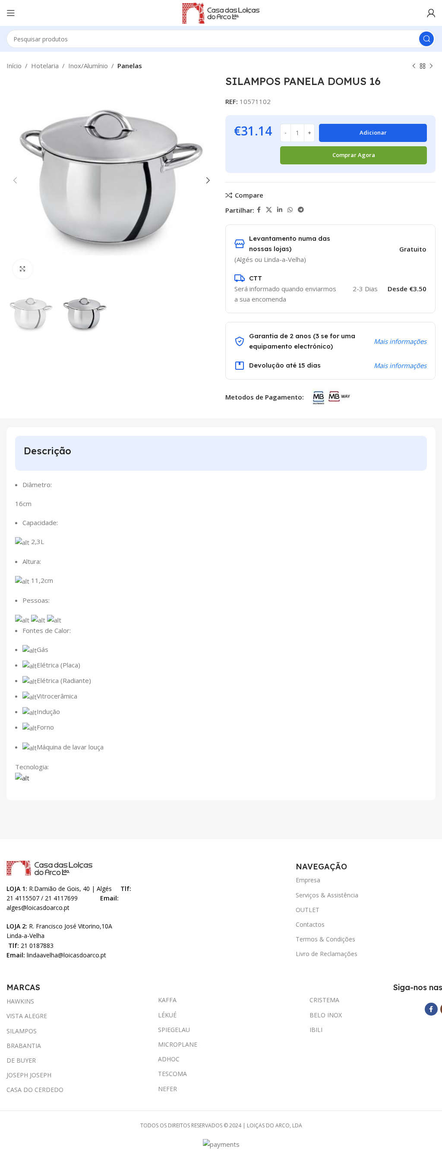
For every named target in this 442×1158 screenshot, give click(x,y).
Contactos (310, 924)
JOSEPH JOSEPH (28, 1075)
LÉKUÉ (167, 1015)
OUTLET (307, 910)
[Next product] (431, 66)
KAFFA (167, 1000)
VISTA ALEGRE (26, 1016)
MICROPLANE (177, 1044)
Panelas (129, 65)
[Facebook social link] (258, 210)
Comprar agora (353, 155)
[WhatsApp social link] (290, 210)
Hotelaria (45, 65)
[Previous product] (414, 66)
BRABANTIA (23, 1046)
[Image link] (49, 867)
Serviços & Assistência (327, 895)
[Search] (426, 38)
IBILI (315, 1030)
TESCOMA (172, 1074)
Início (14, 65)
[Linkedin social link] (280, 210)
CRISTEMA (324, 1000)
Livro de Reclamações (326, 954)
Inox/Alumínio (88, 65)
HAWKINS (20, 1001)
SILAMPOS (21, 1031)
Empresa (308, 880)
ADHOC (169, 1059)
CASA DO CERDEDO (34, 1090)
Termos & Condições (325, 939)
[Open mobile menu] (10, 13)
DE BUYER (21, 1060)
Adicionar (373, 132)
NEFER (167, 1089)
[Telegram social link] (300, 210)
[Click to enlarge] (22, 269)
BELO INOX (325, 1015)
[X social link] (269, 210)
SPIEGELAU (174, 1030)
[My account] (431, 13)
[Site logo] (220, 12)
